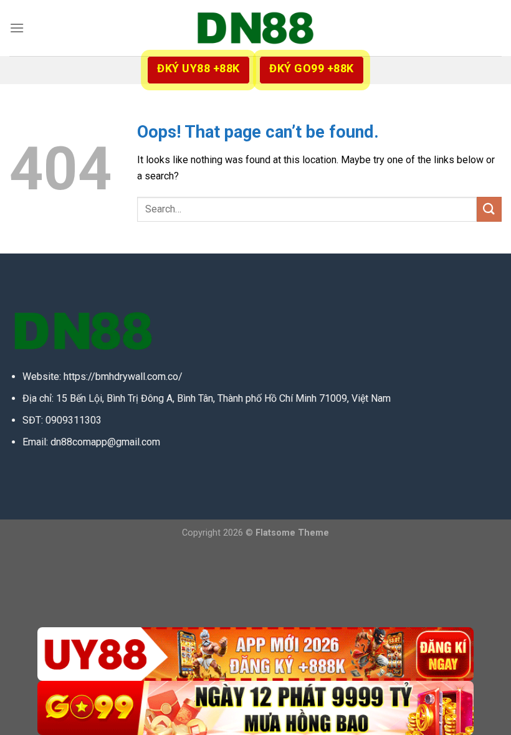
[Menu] (16, 27)
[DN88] (255, 28)
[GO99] (255, 708)
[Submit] (489, 209)
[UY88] (255, 654)
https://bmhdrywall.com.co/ (123, 376)
